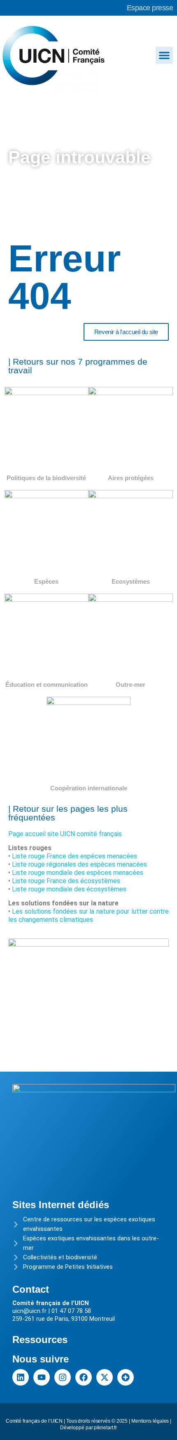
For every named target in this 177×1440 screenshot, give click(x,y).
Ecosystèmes (131, 581)
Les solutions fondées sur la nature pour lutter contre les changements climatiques (88, 915)
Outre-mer (130, 684)
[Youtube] (41, 1377)
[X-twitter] (104, 1377)
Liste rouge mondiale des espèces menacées (77, 873)
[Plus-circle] (125, 1377)
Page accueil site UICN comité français (65, 834)
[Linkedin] (20, 1377)
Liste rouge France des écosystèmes (66, 881)
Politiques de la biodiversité (46, 477)
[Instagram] (62, 1377)
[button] (164, 55)
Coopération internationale (88, 788)
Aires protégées (131, 477)
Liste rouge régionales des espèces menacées (79, 864)
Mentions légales (150, 1421)
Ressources (40, 1339)
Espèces (46, 581)
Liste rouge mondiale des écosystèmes (69, 889)
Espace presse (150, 8)
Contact (30, 1289)
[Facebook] (83, 1377)
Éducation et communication (46, 684)
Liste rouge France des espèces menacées (74, 856)
